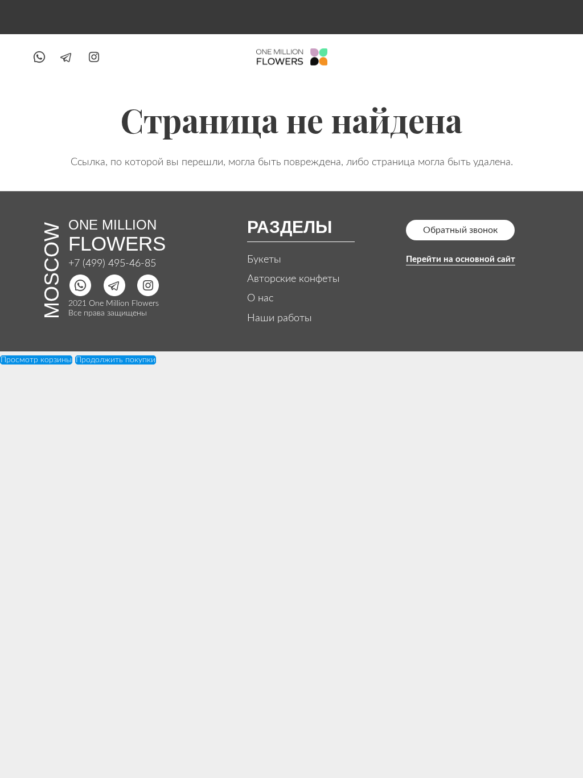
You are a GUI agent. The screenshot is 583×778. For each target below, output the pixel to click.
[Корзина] (538, 57)
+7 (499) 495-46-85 (112, 264)
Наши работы (279, 318)
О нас (260, 298)
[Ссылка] (39, 57)
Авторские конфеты (293, 279)
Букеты (264, 260)
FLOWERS (117, 243)
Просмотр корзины (36, 360)
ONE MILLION (112, 224)
